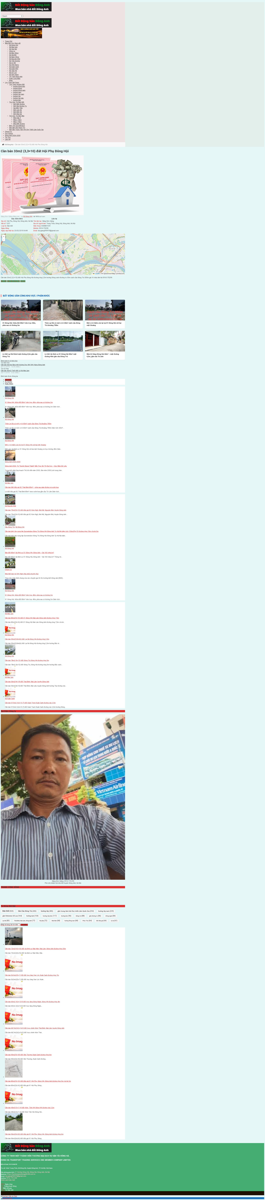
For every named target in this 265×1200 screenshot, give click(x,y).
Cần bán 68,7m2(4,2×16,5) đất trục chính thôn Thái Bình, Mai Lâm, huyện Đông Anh (34, 1028)
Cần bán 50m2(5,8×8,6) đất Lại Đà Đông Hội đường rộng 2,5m (27, 639)
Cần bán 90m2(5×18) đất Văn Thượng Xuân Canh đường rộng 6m (28, 1055)
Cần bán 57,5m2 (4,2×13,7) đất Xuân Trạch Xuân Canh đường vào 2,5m (30, 703)
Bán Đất (4, 281)
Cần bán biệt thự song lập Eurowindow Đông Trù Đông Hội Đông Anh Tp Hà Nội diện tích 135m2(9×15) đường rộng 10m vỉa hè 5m (51, 531)
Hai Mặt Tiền (18, 108)
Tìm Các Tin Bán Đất (16, 102)
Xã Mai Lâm (13, 47)
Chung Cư (8, 132)
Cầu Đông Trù (10, 527)
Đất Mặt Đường (19, 104)
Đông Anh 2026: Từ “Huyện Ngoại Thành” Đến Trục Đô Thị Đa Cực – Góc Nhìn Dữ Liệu (36, 466)
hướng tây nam (18, 94)
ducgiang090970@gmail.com (15, 1176)
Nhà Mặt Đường (19, 124)
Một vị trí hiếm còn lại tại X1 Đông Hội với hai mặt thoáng (25, 445)
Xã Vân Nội (13, 49)
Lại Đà (6, 921)
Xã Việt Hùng (14, 75)
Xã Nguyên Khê (14, 59)
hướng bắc (17, 100)
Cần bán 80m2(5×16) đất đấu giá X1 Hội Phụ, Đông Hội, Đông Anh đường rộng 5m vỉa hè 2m (38, 1081)
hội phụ (22, 281)
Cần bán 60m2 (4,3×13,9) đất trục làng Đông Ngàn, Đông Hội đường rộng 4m (32, 1002)
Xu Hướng (8, 382)
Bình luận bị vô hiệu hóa (9, 361)
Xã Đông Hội (13, 45)
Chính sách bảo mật (8, 1180)
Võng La (12, 51)
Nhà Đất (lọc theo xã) (12, 43)
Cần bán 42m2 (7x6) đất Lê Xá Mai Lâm (15, 371)
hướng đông (17, 88)
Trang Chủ (8, 41)
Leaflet (97, 274)
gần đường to (95, 916)
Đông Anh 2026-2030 (12, 136)
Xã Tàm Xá (13, 71)
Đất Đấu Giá (17, 114)
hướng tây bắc (18, 98)
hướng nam (17, 92)
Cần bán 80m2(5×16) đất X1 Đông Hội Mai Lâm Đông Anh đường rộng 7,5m (32, 618)
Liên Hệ (7, 139)
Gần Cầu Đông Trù (13, 281)
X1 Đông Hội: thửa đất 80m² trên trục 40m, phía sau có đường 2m (29, 402)
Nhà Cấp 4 (17, 118)
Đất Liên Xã (17, 110)
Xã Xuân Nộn (13, 69)
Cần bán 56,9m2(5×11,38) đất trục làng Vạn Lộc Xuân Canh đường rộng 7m (32, 975)
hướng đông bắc (19, 86)
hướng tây (17, 96)
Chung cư (8, 570)
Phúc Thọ (87, 921)
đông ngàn (110, 916)
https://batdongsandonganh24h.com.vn (21, 1174)
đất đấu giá (101, 921)
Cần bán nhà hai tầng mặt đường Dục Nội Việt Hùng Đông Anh (23, 365)
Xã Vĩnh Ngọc (14, 65)
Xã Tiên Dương (14, 61)
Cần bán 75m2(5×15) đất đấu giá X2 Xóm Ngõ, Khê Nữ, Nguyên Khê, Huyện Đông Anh (35, 510)
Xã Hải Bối (12, 55)
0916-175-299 (11, 1178)
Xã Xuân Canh (14, 67)
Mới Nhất (8, 380)
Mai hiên (56, 921)
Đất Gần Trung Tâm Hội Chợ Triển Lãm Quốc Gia (26, 130)
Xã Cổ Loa (13, 73)
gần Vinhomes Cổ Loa (12, 916)
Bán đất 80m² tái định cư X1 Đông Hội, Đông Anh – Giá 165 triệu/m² (29, 553)
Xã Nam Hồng (14, 57)
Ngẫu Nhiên (9, 384)
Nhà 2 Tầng (17, 120)
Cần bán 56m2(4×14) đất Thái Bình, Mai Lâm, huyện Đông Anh (27, 682)
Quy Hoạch (9, 134)
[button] (63, 252)
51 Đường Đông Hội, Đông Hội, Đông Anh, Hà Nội (32, 1172)
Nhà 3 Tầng (17, 122)
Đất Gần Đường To (20, 106)
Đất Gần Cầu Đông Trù (17, 128)
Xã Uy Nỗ (12, 63)
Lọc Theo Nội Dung (12, 83)
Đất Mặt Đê (17, 112)
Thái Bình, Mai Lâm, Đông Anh (24, 921)
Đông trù (80, 916)
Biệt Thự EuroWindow (17, 126)
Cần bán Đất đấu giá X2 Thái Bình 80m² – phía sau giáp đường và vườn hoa (32, 487)
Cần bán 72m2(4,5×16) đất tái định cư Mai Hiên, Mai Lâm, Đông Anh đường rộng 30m (35, 949)
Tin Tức (8, 137)
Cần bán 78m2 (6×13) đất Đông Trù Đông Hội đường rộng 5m (27, 660)
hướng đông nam (19, 90)
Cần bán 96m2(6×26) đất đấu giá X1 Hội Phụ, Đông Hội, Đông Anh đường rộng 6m (34, 1134)
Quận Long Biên (14, 79)
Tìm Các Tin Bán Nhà (16, 116)
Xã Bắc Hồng (13, 53)
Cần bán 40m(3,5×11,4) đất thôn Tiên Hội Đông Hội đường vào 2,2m (29, 1108)
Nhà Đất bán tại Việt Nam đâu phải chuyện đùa (21, 574)
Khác (11, 81)
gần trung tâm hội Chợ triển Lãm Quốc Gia (76, 911)
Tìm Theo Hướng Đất (17, 84)
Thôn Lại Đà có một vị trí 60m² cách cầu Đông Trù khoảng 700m (28, 424)
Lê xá (114, 921)
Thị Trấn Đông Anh (15, 77)
